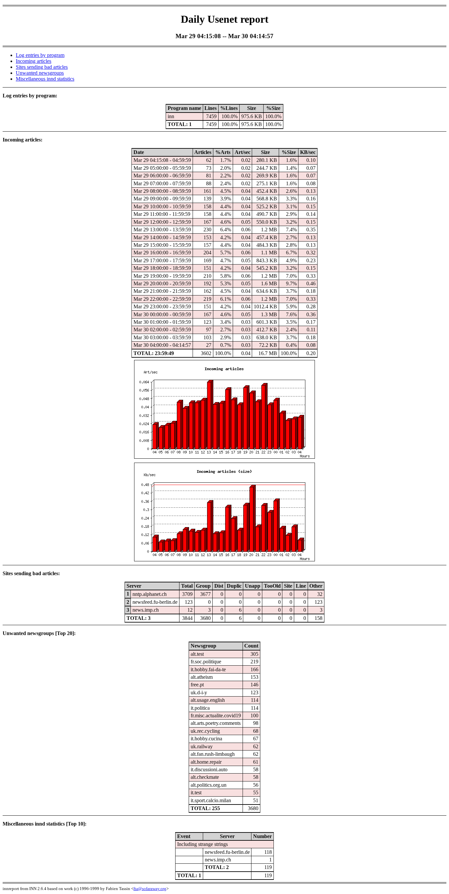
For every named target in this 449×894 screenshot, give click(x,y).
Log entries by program (40, 55)
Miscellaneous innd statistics (45, 79)
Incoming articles (33, 61)
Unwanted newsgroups (40, 73)
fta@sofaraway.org (149, 888)
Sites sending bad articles (42, 67)
